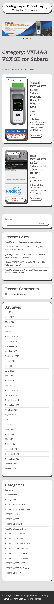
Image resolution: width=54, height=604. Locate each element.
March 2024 (10, 439)
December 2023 (12, 454)
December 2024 (12, 400)
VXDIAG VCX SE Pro (13, 573)
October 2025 (11, 351)
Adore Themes (34, 598)
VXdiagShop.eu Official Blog (24, 6)
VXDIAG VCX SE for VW (15, 563)
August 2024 (10, 415)
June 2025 (9, 371)
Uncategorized (11, 495)
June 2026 (9, 317)
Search (8, 218)
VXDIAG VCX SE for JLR (15, 534)
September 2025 (12, 356)
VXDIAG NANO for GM (15, 504)
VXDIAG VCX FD (12, 519)
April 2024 (9, 434)
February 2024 (11, 444)
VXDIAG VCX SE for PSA (15, 538)
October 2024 (11, 410)
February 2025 (11, 390)
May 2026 (9, 322)
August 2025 (10, 361)
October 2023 (11, 464)
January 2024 (11, 449)
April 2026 (9, 327)
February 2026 (11, 336)
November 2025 (12, 346)
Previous (6, 27)
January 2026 (11, 341)
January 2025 (11, 395)
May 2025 (9, 376)
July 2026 (9, 312)
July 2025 (9, 366)
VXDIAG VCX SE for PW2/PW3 (18, 543)
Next (48, 27)
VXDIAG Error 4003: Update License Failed (23, 242)
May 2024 (9, 429)
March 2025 (10, 385)
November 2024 (12, 405)
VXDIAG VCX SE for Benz (15, 529)
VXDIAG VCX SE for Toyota (16, 558)
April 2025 (9, 380)
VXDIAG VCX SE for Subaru (15, 136)
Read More (35, 135)
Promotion (9, 490)
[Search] (46, 8)
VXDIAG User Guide (13, 514)
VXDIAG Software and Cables (17, 509)
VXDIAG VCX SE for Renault (17, 548)
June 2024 (9, 424)
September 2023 (12, 469)
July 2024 (9, 420)
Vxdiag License (11, 499)
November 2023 (12, 459)
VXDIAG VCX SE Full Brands (17, 568)
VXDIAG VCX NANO (14, 524)
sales (34, 111)
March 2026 (10, 331)
